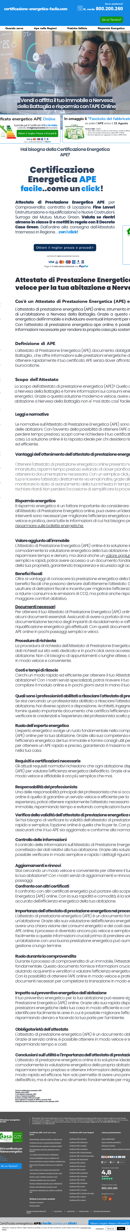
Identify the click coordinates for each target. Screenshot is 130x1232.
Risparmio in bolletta (108, 1146)
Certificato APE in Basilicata (78, 1142)
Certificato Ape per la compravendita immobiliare (45, 1143)
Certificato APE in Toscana (78, 1190)
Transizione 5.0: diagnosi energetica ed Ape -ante (46, 1173)
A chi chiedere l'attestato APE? (25, 1094)
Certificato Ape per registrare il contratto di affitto (46, 1146)
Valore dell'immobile (108, 1139)
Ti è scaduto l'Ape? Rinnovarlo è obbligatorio (44, 1155)
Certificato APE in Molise (77, 1163)
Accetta (121, 1229)
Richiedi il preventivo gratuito (42, 1199)
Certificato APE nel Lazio (77, 1166)
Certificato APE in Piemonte (78, 1176)
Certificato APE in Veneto (77, 1200)
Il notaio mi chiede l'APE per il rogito (27, 1098)
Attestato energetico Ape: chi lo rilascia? (43, 1180)
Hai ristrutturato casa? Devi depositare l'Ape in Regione (45, 1150)
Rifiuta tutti (110, 1229)
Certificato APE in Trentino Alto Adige (81, 1193)
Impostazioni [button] (100, 1229)
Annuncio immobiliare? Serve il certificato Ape (44, 1158)
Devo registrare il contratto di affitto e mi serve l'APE (33, 1099)
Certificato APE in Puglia (77, 1180)
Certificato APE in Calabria (78, 1146)
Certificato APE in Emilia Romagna (80, 1152)
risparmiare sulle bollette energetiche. (49, 525)
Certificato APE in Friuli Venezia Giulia (81, 1156)
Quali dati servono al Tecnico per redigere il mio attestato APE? (37, 1101)
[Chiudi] (127, 1228)
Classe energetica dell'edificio (111, 1142)
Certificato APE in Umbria (77, 1197)
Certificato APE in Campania (78, 1149)
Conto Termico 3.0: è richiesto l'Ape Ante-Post (44, 1170)
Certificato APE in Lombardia (78, 1173)
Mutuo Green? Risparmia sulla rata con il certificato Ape (46, 1166)
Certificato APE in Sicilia (77, 1186)
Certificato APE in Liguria (77, 1169)
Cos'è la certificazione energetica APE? (28, 1090)
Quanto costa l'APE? (22, 1092)
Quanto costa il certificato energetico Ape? (43, 1177)
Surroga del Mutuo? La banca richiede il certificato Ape (47, 1161)
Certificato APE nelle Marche (78, 1159)
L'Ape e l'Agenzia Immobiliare (25, 1096)
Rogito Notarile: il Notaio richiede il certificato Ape (46, 1139)
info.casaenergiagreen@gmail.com (88, 1122)
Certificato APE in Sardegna (78, 1183)
